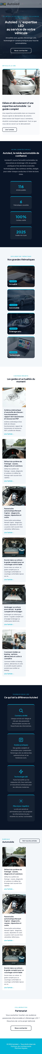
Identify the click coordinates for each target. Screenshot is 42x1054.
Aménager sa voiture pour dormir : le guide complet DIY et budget (13, 609)
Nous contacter (21, 50)
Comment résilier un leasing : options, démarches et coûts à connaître (13, 655)
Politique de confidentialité (21, 1046)
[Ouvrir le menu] (40, 3)
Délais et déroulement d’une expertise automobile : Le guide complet (18, 105)
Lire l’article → (9, 434)
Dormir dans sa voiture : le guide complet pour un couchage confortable (14, 562)
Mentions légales (21, 1048)
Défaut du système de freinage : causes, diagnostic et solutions (13, 463)
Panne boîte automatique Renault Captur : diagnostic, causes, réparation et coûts (12, 513)
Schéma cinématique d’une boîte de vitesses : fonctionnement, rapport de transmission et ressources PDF (14, 414)
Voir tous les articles (29, 841)
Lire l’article (9, 129)
